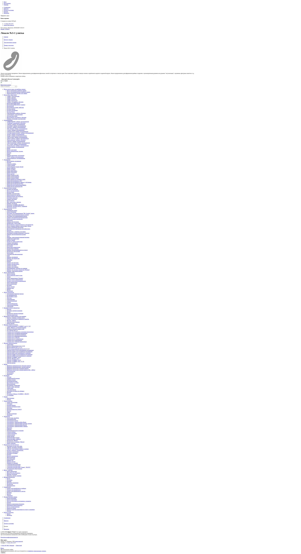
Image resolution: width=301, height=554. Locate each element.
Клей (8, 255)
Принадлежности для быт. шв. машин (17, 93)
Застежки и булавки (12, 453)
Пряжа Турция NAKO (13, 178)
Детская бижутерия (12, 116)
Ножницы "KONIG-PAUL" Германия (17, 206)
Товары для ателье (9, 45)
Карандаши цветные (12, 244)
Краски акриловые (12, 499)
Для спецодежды (11, 389)
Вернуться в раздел (6, 85)
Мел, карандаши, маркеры (14, 202)
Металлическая (11, 457)
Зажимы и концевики (12, 451)
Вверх (2, 548)
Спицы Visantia (11, 165)
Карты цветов (10, 323)
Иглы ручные (10, 192)
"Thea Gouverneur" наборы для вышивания (18, 142)
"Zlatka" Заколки (11, 97)
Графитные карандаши (13, 238)
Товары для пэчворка (12, 267)
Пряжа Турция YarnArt (13, 176)
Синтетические (11, 371)
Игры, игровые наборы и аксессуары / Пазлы (19, 226)
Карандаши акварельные (13, 247)
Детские (9, 377)
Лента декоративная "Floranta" (15, 278)
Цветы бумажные (11, 212)
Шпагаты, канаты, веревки (14, 475)
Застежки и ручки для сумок (14, 446)
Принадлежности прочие (13, 195)
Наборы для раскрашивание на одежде (17, 250)
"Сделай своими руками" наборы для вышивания (20, 133)
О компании (7, 7)
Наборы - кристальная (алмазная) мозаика (18, 237)
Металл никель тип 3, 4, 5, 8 (14, 347)
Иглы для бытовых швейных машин (16, 90)
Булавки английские (12, 189)
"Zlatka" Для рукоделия (13, 96)
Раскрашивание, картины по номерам (17, 268)
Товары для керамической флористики (17, 217)
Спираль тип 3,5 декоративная (15, 339)
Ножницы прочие (11, 207)
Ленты (8, 312)
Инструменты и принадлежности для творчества (20, 224)
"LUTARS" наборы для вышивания (16, 126)
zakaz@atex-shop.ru (9, 25)
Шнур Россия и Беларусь (13, 473)
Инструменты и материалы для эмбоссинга (18, 229)
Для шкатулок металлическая (14, 254)
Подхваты (9, 480)
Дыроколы (10, 495)
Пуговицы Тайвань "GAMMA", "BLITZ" (18, 394)
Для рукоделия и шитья (10, 42)
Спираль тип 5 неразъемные (14, 340)
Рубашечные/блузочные (13, 378)
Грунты (9, 511)
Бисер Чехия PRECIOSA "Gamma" (16, 104)
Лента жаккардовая (12, 282)
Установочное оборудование (14, 468)
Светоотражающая (12, 300)
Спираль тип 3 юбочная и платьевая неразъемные (20, 332)
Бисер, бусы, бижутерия (10, 95)
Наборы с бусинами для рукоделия (16, 119)
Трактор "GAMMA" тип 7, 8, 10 (15, 361)
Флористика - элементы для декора (16, 231)
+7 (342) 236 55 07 (8, 23)
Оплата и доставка (9, 10)
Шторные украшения (12, 482)
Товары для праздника (13, 221)
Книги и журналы (8, 512)
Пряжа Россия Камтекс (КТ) (14, 181)
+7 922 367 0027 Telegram (7, 545)
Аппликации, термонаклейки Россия (17, 425)
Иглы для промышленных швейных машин (18, 92)
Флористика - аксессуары (13, 223)
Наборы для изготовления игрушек (16, 234)
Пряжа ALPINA (11, 169)
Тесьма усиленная (11, 413)
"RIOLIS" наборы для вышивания (16, 141)
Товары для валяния (12, 243)
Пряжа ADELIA (11, 168)
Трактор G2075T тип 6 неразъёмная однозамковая (20, 350)
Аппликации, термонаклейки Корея (16, 422)
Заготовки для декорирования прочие (17, 216)
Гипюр (9, 277)
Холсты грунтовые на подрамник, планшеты (19, 501)
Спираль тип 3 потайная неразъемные (17, 333)
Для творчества (8, 209)
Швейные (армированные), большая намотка (19, 365)
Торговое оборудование (13, 322)
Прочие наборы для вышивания (15, 147)
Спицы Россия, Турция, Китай (15, 166)
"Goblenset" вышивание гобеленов (16, 123)
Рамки (8, 154)
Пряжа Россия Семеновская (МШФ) (16, 185)
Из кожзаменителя (12, 295)
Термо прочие (10, 436)
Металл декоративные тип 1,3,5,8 (16, 346)
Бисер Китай (10, 106)
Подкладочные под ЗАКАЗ (14, 409)
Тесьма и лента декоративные (15, 279)
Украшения (7, 416)
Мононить (9, 374)
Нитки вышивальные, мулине (15, 151)
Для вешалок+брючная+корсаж (15, 293)
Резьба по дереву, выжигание (14, 241)
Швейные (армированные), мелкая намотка (18, 367)
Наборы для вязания (12, 257)
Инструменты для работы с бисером (16, 117)
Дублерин (9, 403)
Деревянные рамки (12, 210)
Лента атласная (11, 274)
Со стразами (10, 395)
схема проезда (18, 541)
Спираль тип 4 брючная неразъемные (17, 336)
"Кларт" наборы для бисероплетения (17, 135)
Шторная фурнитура (9, 477)
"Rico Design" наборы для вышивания (17, 128)
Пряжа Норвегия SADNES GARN (16, 179)
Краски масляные (11, 498)
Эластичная (10, 306)
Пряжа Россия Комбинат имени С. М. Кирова (19, 182)
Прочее (9, 261)
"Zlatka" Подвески (12, 99)
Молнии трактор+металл (10, 343)
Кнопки (9, 454)
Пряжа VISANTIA (12, 172)
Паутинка (9, 408)
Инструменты (10, 200)
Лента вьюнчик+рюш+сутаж (14, 275)
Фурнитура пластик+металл (11, 444)
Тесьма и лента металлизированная (16, 281)
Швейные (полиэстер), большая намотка (18, 368)
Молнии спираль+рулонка (11, 324)
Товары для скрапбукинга (14, 490)
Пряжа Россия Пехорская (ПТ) (15, 183)
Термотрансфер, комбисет (14, 439)
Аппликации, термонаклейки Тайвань (17, 426)
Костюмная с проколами (13, 385)
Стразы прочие (11, 435)
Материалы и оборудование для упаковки (15, 316)
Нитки (5, 364)
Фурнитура (10, 484)
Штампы (9, 492)
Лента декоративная (9, 272)
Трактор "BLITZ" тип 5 (13, 358)
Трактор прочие (11, 363)
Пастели (9, 230)
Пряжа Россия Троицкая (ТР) (14, 186)
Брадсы (9, 494)
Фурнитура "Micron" (12, 440)
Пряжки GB (10, 460)
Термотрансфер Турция (13, 437)
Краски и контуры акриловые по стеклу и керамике (21, 509)
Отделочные (10, 372)
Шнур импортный (12, 471)
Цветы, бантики (11, 443)
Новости (6, 8)
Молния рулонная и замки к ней (15, 329)
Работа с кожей (11, 240)
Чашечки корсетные (12, 315)
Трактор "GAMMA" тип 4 (14, 357)
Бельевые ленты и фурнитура (12, 308)
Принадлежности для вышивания (16, 158)
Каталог (6, 11)
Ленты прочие (11, 286)
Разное (5, 396)
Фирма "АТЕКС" (5, 29)
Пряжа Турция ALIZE (13, 175)
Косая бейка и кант (12, 296)
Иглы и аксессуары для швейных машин (14, 89)
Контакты (6, 13)
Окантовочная (11, 299)
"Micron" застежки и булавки (14, 447)
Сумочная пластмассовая (13, 466)
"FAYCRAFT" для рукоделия (14, 114)
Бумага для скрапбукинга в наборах (16, 488)
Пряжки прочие (11, 461)
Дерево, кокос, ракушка (13, 387)
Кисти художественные (13, 506)
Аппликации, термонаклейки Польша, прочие (19, 423)
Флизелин (9, 415)
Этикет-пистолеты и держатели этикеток (18, 319)
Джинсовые (10, 344)
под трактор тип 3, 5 (12, 330)
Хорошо (3, 552)
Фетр (8, 236)
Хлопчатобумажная (12, 303)
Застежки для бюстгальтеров (14, 310)
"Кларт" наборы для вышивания (15, 134)
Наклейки (9, 260)
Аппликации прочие (12, 420)
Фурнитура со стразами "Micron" (16, 442)
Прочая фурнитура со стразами (15, 430)
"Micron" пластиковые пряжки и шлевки (18, 449)
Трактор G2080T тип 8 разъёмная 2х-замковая (19, 356)
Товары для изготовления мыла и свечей (18, 214)
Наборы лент (10, 288)
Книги (8, 514)
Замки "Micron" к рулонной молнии (16, 327)
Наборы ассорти (11, 379)
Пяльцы (9, 152)
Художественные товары (10, 497)
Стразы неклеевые (12, 433)
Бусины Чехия (11, 111)
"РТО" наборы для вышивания (15, 157)
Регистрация (7, 3)
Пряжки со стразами (12, 463)
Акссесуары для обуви (13, 418)
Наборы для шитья (12, 203)
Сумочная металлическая (13, 464)
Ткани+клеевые (8, 401)
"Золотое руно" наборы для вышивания (17, 131)
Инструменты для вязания (14, 161)
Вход (5, 2)
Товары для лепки (12, 265)
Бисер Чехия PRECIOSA (13, 103)
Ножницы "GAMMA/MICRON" (15, 205)
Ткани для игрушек (12, 402)
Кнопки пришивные (12, 456)
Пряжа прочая (10, 174)
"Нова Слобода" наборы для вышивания (18, 138)
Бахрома (9, 481)
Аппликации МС (11, 419)
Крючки (9, 162)
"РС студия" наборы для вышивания (16, 144)
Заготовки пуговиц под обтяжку (15, 391)
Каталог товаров (8, 39)
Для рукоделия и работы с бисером (16, 113)
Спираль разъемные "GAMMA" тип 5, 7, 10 (18, 326)
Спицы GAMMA (11, 164)
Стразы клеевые (11, 432)
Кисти (8, 478)
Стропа (9, 302)
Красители (10, 220)
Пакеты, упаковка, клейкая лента (16, 317)
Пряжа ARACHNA (12, 171)
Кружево (9, 285)
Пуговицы (6, 375)
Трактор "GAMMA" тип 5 (14, 360)
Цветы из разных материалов (15, 219)
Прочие (9, 392)
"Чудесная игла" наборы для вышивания (18, 145)
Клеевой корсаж (11, 405)
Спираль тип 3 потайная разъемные (16, 334)
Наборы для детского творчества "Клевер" (18, 269)
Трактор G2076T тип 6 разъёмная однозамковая (19, 351)
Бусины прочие (11, 109)
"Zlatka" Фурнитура (12, 100)
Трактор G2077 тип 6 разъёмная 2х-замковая (19, 353)
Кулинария (10, 245)
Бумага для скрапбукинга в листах (16, 491)
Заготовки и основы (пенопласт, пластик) (18, 233)
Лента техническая (9, 292)
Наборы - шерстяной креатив (14, 271)
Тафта (8, 412)
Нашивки (9, 427)
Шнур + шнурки (8, 470)
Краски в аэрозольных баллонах (15, 504)
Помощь (6, 4)
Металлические (11, 384)
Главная (6, 37)
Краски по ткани (11, 508)
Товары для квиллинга (13, 264)
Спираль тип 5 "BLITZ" (13, 337)
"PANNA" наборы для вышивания (16, 127)
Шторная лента (11, 485)
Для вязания (7, 159)
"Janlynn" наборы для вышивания (16, 124)
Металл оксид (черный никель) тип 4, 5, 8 (18, 348)
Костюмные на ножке (12, 382)
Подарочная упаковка (12, 248)
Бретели (9, 309)
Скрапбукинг (7, 487)
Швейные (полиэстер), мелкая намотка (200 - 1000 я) (21, 370)
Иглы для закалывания (13, 190)
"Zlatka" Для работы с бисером (15, 102)
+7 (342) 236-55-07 (11, 542)
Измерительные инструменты (15, 196)
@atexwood (19, 545)
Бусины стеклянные (12, 110)
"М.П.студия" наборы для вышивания (17, 137)
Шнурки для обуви (12, 474)
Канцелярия (10, 253)
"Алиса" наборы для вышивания (15, 130)
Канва (8, 148)
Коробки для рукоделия (13, 193)
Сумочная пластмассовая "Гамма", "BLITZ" (18, 467)
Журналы (9, 515)
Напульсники (10, 398)
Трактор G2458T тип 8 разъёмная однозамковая (19, 354)
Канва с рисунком (12, 150)
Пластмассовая (11, 458)
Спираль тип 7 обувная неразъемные (17, 341)
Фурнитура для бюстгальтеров (15, 313)
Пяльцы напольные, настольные (15, 155)
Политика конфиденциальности (9, 537)
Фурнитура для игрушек (13, 251)
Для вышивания (8, 120)
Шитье (9, 289)
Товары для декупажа (12, 262)
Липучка (9, 298)
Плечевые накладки (12, 198)
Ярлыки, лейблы (11, 320)
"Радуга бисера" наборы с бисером (16, 140)
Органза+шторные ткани (13, 406)
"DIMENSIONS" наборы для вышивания (18, 121)
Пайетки (9, 429)
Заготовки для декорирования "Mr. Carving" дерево (20, 213)
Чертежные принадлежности (14, 505)
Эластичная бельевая (12, 305)
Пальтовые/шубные (12, 381)
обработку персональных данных (37, 551)
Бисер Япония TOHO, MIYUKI (15, 107)
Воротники (10, 291)
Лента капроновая (12, 284)
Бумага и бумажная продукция (15, 227)
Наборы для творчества (13, 258)
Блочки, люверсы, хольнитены (15, 450)
